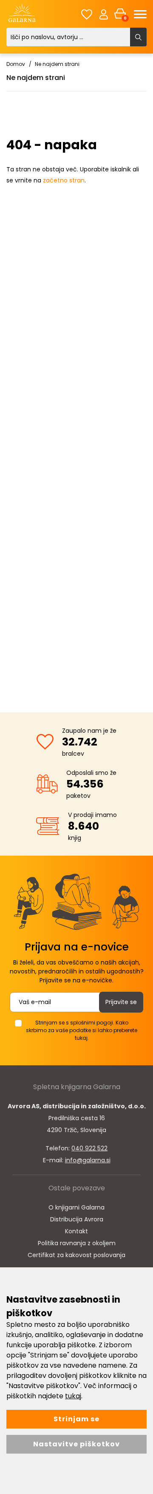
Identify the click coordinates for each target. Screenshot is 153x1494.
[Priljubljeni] (86, 14)
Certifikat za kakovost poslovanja (76, 1255)
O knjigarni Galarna (76, 1207)
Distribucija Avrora (76, 1219)
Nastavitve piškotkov (76, 1444)
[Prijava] (103, 14)
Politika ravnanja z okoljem (77, 1243)
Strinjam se (76, 1419)
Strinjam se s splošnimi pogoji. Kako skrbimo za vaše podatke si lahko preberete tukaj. (81, 1030)
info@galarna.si (87, 1160)
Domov (15, 64)
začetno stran (64, 180)
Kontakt (76, 1231)
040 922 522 (89, 1148)
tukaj (73, 1396)
